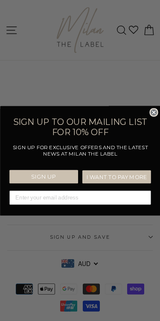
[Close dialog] (153, 112)
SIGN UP (43, 176)
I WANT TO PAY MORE (116, 177)
